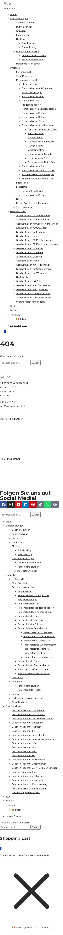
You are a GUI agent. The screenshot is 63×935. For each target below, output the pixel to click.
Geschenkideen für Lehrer (29, 248)
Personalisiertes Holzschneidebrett (36, 607)
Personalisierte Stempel (28, 63)
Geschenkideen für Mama (29, 252)
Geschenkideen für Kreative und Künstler (37, 244)
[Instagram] (11, 504)
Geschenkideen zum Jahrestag (32, 289)
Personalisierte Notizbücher (42, 162)
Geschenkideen (18, 211)
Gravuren (21, 30)
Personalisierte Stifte (39, 158)
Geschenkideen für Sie (27, 260)
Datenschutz (7, 477)
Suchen (35, 362)
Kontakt (14, 309)
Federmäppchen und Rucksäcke (32, 203)
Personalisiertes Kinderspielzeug (39, 108)
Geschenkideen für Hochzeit (31, 231)
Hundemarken (29, 84)
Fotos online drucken (33, 59)
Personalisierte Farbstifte (41, 141)
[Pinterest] (33, 504)
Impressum (5, 473)
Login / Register (18, 325)
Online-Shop (6, 429)
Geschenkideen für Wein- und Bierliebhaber (34, 767)
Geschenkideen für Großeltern (31, 227)
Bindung (20, 39)
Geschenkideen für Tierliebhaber (33, 264)
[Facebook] (3, 504)
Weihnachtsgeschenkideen (30, 301)
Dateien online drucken (34, 55)
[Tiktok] (40, 504)
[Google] (55, 504)
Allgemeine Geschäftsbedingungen (18, 465)
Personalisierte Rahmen (34, 117)
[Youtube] (18, 504)
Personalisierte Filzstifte (40, 153)
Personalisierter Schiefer (35, 121)
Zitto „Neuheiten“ (25, 207)
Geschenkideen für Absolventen (33, 215)
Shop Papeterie (24, 75)
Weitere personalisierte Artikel (38, 178)
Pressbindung (29, 47)
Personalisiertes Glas (33, 96)
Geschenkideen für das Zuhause (33, 219)
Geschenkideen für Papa (29, 256)
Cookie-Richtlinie (9, 469)
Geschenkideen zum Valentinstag (33, 297)
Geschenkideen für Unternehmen (33, 268)
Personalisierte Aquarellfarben (39, 636)
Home (13, 14)
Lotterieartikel (23, 71)
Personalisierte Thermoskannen (38, 170)
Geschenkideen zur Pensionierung (33, 293)
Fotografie (21, 186)
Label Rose (22, 182)
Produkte (15, 67)
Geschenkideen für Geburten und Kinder (37, 223)
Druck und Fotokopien (27, 51)
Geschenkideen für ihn (27, 236)
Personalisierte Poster (33, 112)
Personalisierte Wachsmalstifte (39, 644)
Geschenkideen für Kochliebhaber (33, 240)
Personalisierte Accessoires (42, 129)
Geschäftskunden (25, 22)
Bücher (19, 199)
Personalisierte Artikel (27, 80)
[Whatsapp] (47, 504)
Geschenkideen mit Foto (28, 281)
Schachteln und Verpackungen (38, 174)
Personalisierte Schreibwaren (37, 125)
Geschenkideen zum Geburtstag (33, 285)
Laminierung (22, 34)
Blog (12, 305)
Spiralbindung (29, 43)
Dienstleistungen (19, 18)
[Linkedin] (25, 504)
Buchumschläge (24, 26)
